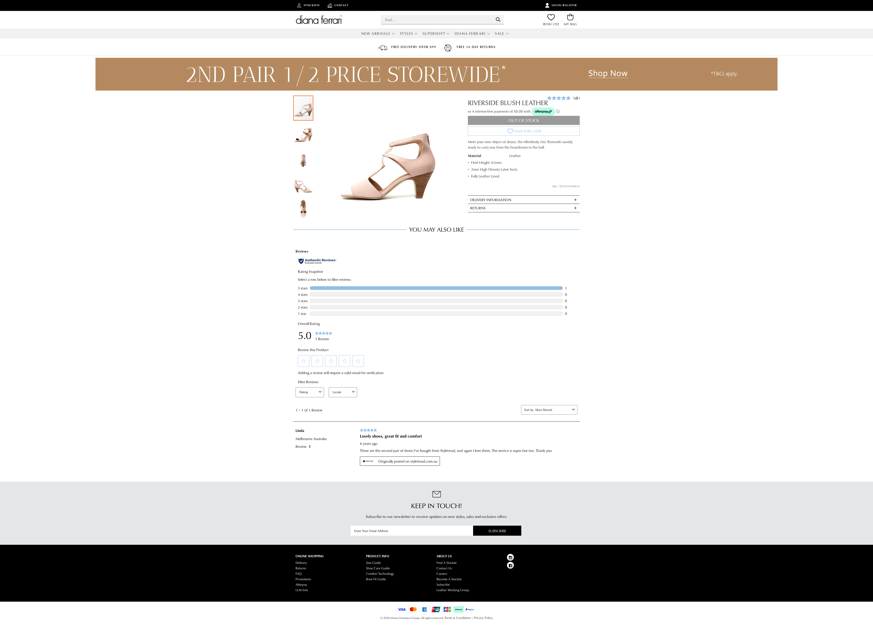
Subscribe (497, 530)
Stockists (312, 5)
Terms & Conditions (457, 618)
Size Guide (373, 562)
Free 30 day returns (476, 47)
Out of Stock (524, 120)
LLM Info (302, 590)
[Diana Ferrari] (318, 19)
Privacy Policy (483, 618)
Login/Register (564, 5)
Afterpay (301, 584)
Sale (499, 33)
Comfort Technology (380, 573)
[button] (303, 133)
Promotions (303, 579)
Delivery (301, 562)
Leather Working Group (452, 590)
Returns (301, 568)
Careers (441, 573)
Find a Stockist (446, 562)
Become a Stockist (449, 579)
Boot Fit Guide (376, 579)
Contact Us (444, 568)
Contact (341, 5)
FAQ (299, 573)
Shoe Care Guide (378, 568)
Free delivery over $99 (413, 47)
